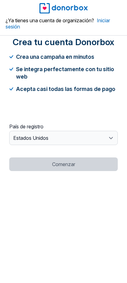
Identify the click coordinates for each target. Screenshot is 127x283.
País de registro (26, 126)
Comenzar (63, 164)
